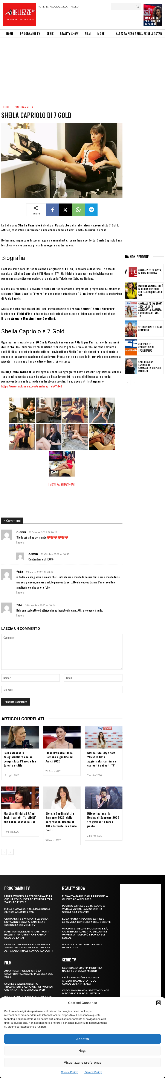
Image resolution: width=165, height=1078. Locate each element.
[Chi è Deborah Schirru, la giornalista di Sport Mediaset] (131, 366)
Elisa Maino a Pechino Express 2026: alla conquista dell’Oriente (86, 920)
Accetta (82, 1039)
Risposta (20, 542)
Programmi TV (24, 107)
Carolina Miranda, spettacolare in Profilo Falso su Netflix (85, 992)
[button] (158, 1003)
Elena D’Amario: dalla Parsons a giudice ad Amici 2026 (59, 756)
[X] (65, 209)
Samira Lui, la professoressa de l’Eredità (152, 21)
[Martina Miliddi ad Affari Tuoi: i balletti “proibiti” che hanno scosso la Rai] (20, 797)
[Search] (137, 6)
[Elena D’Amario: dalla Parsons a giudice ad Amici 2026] (62, 737)
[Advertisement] (88, 18)
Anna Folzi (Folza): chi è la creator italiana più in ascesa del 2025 (28, 974)
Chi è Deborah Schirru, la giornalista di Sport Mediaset (149, 366)
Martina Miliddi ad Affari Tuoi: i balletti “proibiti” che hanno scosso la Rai (20, 817)
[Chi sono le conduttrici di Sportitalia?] (131, 347)
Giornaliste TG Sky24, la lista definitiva (150, 272)
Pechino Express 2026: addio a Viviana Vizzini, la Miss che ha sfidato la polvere (83, 909)
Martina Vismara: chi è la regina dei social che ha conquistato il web (150, 290)
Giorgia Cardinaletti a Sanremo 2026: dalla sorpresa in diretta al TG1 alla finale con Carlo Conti (61, 821)
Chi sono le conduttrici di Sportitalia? (146, 347)
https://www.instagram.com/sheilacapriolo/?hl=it (31, 386)
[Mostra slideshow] (62, 484)
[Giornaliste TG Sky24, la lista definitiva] (131, 272)
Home (6, 107)
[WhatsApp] (78, 209)
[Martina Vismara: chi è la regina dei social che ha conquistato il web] (131, 290)
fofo (19, 572)
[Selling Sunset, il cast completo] (131, 328)
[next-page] (11, 852)
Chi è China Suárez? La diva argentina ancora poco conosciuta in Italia (80, 980)
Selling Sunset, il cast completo (150, 328)
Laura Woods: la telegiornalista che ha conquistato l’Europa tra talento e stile (20, 759)
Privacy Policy (93, 1072)
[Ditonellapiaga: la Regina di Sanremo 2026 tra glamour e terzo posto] (103, 797)
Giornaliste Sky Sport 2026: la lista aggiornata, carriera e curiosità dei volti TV (101, 759)
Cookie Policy (69, 1072)
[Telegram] (91, 209)
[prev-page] (4, 852)
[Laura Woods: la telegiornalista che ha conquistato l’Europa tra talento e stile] (20, 737)
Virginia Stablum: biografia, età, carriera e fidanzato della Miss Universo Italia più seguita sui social (85, 933)
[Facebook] (52, 209)
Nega (82, 1051)
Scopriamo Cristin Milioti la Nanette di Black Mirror (82, 969)
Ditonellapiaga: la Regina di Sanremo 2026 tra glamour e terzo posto (103, 819)
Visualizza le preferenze (82, 1062)
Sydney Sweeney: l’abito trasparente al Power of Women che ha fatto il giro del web (28, 986)
